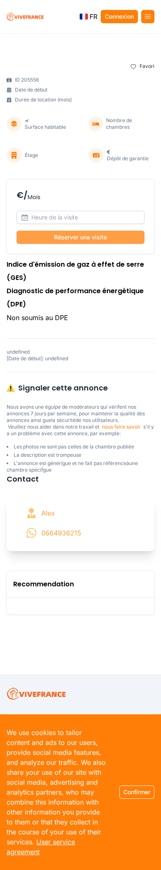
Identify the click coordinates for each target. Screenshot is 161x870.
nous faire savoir (121, 427)
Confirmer (136, 791)
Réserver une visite (80, 237)
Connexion (119, 16)
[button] (88, 17)
